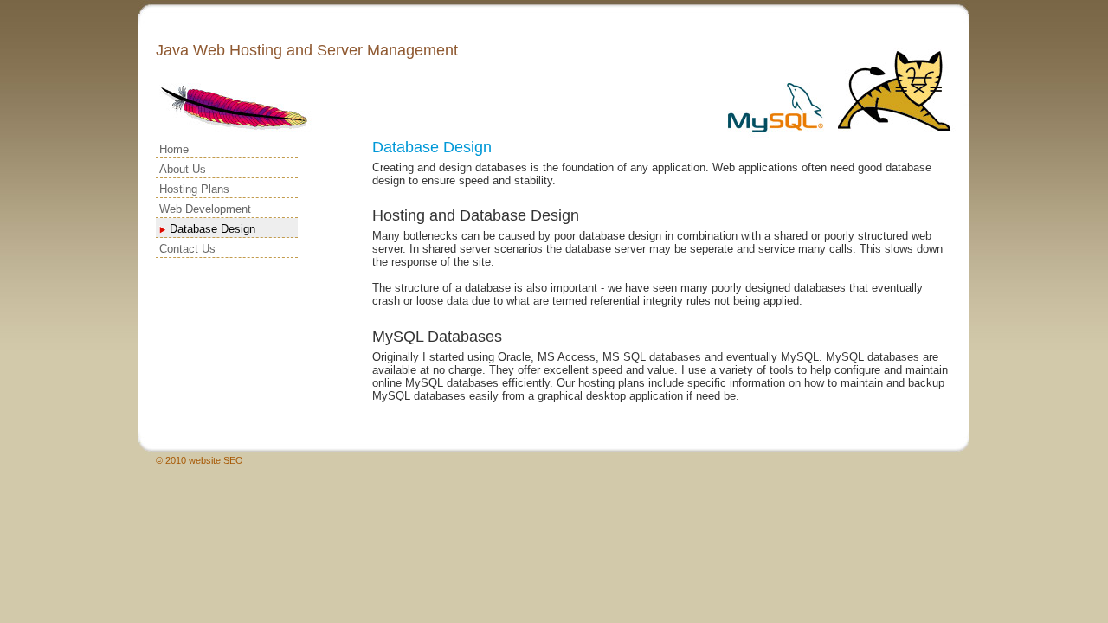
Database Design (212, 228)
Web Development (205, 208)
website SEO (216, 460)
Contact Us (187, 248)
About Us (182, 169)
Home (174, 149)
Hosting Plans (194, 189)
